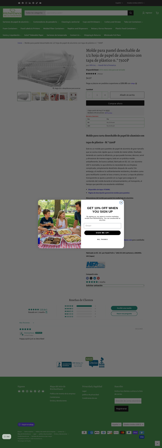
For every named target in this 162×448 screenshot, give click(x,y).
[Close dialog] (121, 202)
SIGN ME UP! (102, 233)
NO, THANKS (102, 239)
